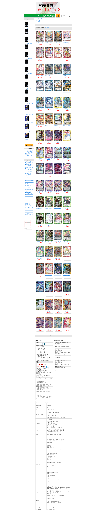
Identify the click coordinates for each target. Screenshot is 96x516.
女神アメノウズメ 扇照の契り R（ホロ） (48, 275)
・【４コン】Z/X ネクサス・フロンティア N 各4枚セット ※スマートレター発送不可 (29, 156)
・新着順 (48, 27)
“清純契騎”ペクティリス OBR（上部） (48, 258)
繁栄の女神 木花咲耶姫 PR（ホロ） (66, 59)
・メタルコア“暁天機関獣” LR (29, 212)
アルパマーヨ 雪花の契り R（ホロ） (39, 159)
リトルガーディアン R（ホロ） (48, 242)
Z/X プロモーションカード (29, 43)
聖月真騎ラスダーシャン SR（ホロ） (48, 293)
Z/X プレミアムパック (41, 18)
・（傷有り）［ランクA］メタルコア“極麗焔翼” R (29, 196)
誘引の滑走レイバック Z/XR (66, 175)
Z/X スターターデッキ (29, 58)
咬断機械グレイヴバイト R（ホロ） (48, 75)
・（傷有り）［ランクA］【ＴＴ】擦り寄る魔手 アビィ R (29, 164)
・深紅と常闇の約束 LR (28, 177)
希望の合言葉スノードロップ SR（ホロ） (40, 311)
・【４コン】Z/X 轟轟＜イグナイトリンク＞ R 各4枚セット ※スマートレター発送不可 (29, 151)
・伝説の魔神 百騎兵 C (28, 203)
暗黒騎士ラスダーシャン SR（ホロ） (57, 142)
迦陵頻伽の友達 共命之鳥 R (66, 42)
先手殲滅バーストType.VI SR (57, 92)
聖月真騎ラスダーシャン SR (57, 125)
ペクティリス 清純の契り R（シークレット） (57, 258)
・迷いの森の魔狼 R (28, 173)
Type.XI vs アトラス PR (57, 241)
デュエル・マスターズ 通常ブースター (29, 104)
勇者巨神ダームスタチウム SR (40, 109)
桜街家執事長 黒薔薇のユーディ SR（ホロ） (39, 225)
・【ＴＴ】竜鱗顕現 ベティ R (29, 174)
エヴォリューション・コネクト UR (66, 329)
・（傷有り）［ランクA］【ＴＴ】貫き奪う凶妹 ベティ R (29, 162)
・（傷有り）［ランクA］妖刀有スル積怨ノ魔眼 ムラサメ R (29, 185)
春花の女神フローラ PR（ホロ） (39, 42)
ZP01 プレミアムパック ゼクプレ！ (39, 21)
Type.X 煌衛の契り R (48, 108)
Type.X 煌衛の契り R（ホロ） (39, 293)
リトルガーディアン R (39, 241)
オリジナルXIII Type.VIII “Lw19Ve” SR (39, 92)
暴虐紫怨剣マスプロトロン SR (67, 76)
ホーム (36, 18)
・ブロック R (27, 213)
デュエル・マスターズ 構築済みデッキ (29, 115)
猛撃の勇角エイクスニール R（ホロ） (58, 42)
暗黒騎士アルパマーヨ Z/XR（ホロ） (39, 142)
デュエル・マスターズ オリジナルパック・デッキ (29, 131)
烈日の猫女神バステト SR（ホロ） (39, 275)
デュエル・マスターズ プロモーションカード (29, 123)
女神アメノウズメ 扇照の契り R (39, 76)
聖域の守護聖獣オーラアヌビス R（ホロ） (66, 109)
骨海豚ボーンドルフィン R (57, 158)
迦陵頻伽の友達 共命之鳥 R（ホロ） (39, 59)
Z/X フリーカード (28, 88)
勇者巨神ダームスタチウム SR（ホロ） (67, 275)
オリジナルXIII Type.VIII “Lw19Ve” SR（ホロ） (48, 92)
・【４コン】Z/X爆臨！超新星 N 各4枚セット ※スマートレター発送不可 (29, 153)
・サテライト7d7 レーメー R (29, 207)
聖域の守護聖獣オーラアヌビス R (57, 109)
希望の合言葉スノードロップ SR (49, 225)
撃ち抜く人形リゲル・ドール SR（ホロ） (67, 293)
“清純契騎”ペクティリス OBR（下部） (57, 329)
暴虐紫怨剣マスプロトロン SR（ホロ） (58, 275)
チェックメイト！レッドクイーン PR (48, 159)
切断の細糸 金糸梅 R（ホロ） (39, 208)
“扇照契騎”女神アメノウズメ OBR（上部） (49, 311)
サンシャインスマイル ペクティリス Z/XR (39, 258)
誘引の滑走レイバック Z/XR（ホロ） (39, 192)
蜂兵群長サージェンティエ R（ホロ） (58, 208)
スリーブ (27, 139)
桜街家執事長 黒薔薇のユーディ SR (66, 208)
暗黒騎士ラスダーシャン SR (48, 142)
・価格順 (45, 27)
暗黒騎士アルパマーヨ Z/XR (66, 125)
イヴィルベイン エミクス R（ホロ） (48, 125)
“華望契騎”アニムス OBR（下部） (48, 329)
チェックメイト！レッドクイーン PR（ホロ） (57, 293)
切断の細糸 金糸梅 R (67, 191)
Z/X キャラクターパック (29, 73)
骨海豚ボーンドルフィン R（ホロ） (66, 159)
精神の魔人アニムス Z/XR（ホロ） (57, 175)
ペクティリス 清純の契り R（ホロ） (66, 225)
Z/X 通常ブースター (28, 28)
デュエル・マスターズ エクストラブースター (29, 112)
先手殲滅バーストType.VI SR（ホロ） (66, 92)
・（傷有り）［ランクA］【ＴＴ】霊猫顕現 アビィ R (29, 192)
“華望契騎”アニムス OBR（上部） (39, 329)
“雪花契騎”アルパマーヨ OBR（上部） (66, 311)
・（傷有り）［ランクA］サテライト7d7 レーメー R (29, 187)
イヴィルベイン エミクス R (39, 125)
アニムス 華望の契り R (48, 191)
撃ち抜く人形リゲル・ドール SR (40, 175)
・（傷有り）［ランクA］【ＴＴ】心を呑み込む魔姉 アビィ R (29, 190)
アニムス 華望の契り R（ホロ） (57, 192)
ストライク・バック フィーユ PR (66, 242)
